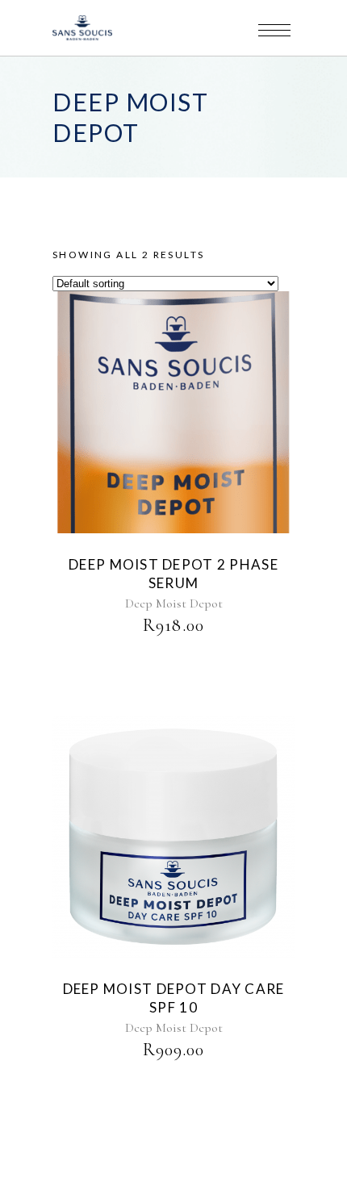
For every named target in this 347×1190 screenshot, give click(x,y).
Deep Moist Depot (174, 603)
